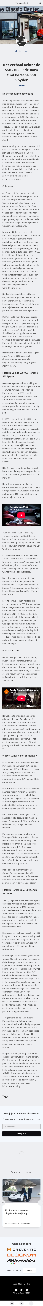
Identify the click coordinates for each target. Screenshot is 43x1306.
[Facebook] (12, 1303)
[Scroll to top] (31, 1303)
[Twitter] (21, 1303)
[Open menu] (3, 3)
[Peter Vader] (7, 1183)
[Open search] (40, 3)
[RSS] (27, 1290)
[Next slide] (40, 1202)
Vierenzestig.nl (22, 3)
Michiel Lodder (21, 51)
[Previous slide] (2, 1202)
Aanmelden (17, 1284)
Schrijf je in (21, 1133)
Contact (29, 1270)
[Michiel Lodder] (21, 41)
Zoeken (27, 1284)
